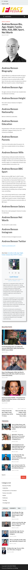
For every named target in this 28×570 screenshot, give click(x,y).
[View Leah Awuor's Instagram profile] (15, 273)
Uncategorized (6, 502)
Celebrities (5, 488)
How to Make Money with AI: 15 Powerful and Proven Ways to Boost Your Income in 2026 (19, 427)
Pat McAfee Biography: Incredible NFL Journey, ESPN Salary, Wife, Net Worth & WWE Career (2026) (13, 348)
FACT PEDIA (13, 566)
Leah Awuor (14, 277)
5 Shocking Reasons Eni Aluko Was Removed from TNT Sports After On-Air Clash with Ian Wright (18, 447)
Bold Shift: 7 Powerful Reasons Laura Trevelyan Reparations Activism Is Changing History (18, 437)
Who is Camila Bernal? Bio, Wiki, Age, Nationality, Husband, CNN (18, 540)
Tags (19, 508)
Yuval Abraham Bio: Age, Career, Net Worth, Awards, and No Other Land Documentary (19, 457)
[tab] (5, 508)
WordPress (9, 568)
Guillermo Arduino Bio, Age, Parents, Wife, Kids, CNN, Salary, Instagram (19, 524)
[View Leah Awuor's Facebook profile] (9, 273)
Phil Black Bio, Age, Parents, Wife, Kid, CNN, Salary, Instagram (15, 548)
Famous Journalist (6, 21)
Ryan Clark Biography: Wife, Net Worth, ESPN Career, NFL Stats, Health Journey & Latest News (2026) (13, 373)
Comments (13, 508)
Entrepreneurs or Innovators (10, 490)
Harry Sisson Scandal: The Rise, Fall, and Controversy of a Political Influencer (18, 466)
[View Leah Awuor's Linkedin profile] (19, 273)
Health (4, 495)
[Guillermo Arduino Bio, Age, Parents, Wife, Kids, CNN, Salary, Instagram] (6, 522)
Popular (5, 508)
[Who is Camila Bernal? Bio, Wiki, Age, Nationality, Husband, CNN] (5, 539)
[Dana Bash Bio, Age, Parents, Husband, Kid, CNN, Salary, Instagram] (5, 531)
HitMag (16, 568)
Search (3, 474)
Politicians (5, 498)
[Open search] (24, 16)
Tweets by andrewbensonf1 (8, 245)
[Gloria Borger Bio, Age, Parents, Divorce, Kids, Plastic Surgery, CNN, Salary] (6, 512)
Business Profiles (7, 485)
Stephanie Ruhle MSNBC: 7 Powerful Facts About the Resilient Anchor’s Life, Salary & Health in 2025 (13, 399)
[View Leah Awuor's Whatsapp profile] (12, 273)
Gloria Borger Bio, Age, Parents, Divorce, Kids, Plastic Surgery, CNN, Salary (18, 514)
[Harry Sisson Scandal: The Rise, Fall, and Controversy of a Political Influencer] (6, 465)
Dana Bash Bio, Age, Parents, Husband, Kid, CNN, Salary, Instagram (17, 532)
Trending (5, 500)
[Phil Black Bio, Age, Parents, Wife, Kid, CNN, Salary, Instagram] (4, 548)
